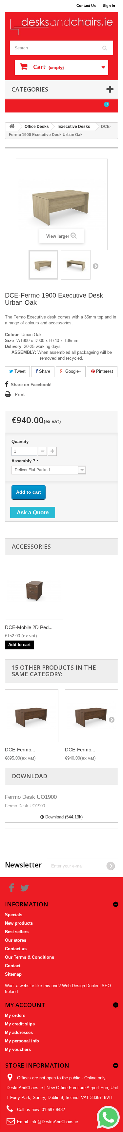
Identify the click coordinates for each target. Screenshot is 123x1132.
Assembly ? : (25, 460)
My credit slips (20, 1023)
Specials (13, 914)
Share (44, 371)
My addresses (19, 1032)
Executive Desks (74, 126)
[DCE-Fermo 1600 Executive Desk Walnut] (43, 264)
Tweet (19, 371)
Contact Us (86, 6)
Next (95, 266)
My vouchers (18, 1049)
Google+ (72, 371)
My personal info (22, 1040)
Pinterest (104, 371)
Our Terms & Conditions (29, 957)
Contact (12, 965)
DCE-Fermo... (20, 749)
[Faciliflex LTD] (61, 26)
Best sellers (17, 931)
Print (20, 394)
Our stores (15, 940)
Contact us (16, 948)
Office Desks (37, 126)
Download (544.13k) (63, 817)
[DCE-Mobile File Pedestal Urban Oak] (34, 591)
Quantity (20, 441)
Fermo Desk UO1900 (31, 797)
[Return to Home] (12, 127)
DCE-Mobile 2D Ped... (28, 627)
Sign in (109, 6)
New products (19, 923)
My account (25, 1005)
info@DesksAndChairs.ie (54, 1121)
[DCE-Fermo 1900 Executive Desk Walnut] (91, 716)
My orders (15, 1015)
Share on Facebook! (31, 384)
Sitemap (13, 974)
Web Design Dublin (80, 985)
